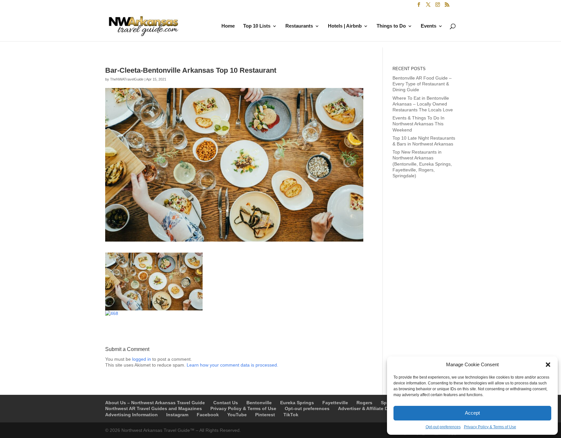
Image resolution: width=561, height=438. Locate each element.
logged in (141, 359)
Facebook (208, 414)
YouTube (237, 414)
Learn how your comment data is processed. (232, 365)
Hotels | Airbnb (345, 26)
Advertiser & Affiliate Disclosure (373, 408)
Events (428, 26)
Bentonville (259, 402)
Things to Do (391, 26)
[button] (548, 364)
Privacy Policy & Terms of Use (490, 427)
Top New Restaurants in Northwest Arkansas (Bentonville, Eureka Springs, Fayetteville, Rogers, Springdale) (422, 163)
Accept (472, 413)
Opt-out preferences (443, 427)
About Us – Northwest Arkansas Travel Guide (155, 402)
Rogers (364, 402)
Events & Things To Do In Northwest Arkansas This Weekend (418, 123)
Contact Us (225, 402)
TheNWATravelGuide (126, 79)
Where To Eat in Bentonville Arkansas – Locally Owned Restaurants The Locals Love (423, 103)
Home (228, 26)
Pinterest (265, 414)
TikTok (290, 414)
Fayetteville (335, 402)
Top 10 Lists (256, 26)
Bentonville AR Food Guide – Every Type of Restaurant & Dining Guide (422, 83)
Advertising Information (131, 414)
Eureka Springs (297, 402)
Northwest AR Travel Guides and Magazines (153, 408)
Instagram (177, 414)
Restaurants (299, 26)
